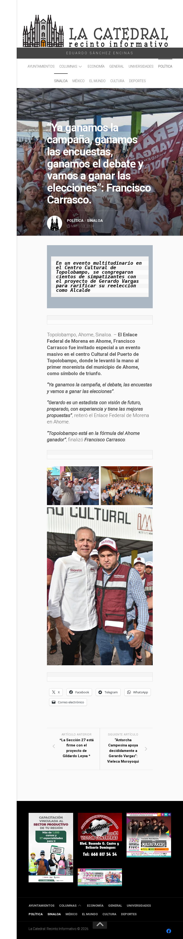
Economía (96, 66)
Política (165, 66)
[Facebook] (168, 931)
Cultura (117, 81)
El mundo (97, 81)
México (78, 81)
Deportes (137, 81)
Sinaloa (61, 81)
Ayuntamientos (41, 66)
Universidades (141, 66)
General (116, 66)
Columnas (68, 66)
